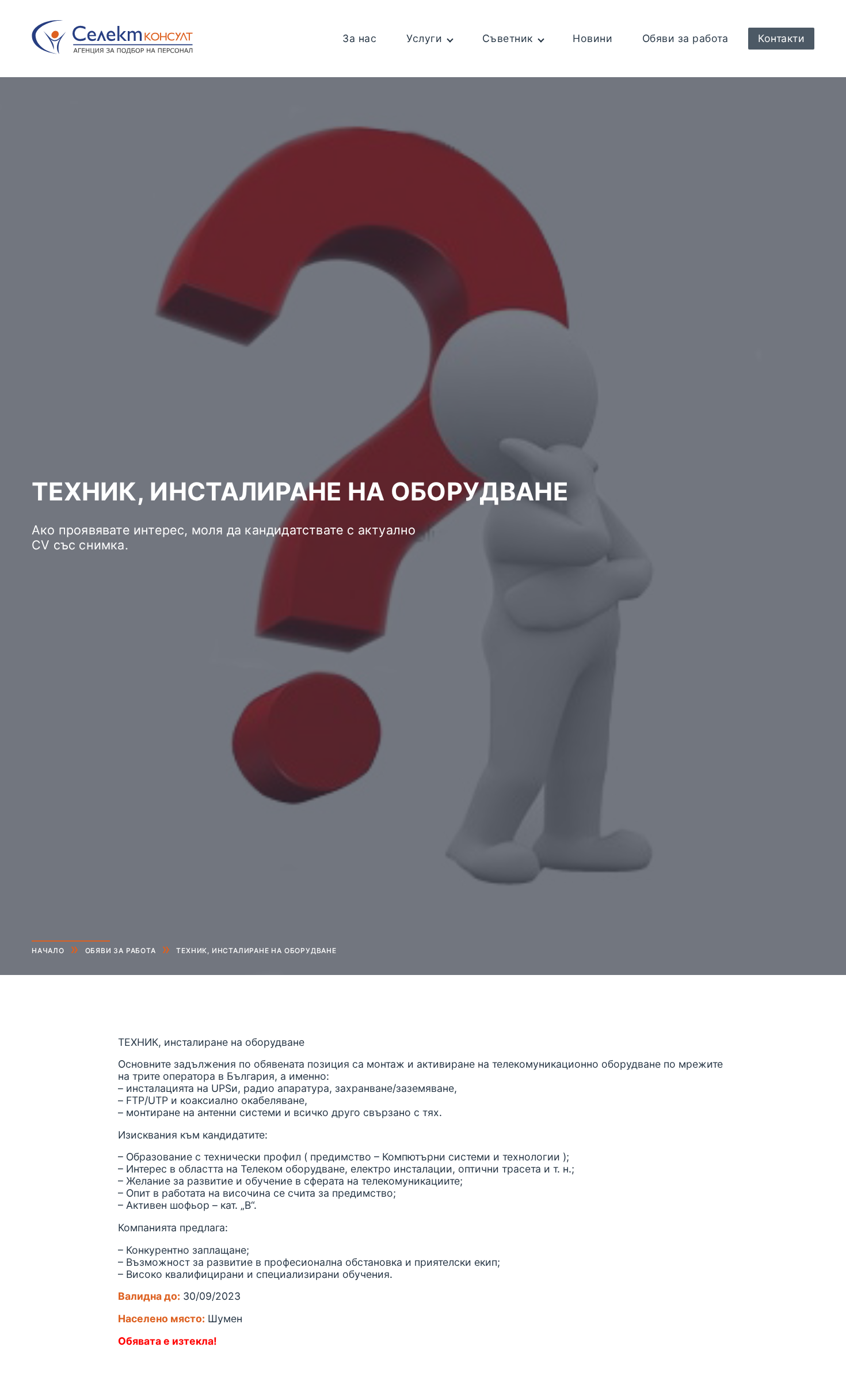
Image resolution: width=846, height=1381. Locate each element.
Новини (592, 38)
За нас (359, 38)
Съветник (507, 38)
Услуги (424, 38)
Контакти (781, 38)
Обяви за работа (685, 38)
